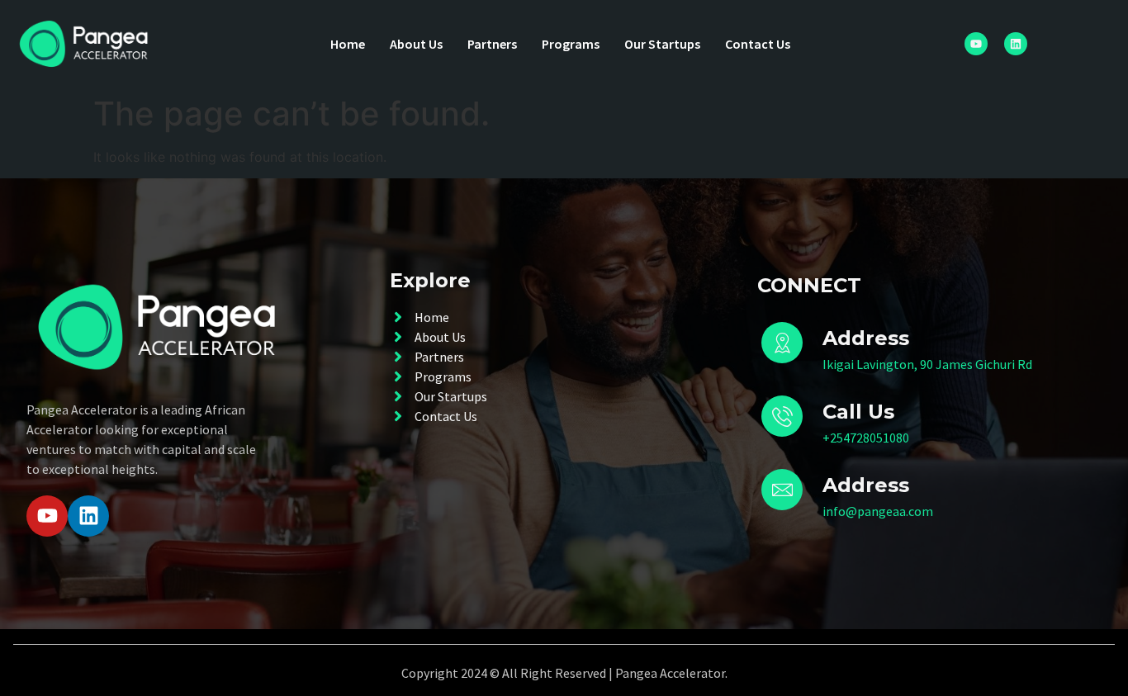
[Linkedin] (1015, 43)
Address (865, 485)
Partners (492, 44)
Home (347, 44)
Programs (571, 44)
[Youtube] (976, 43)
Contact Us (757, 44)
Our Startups (662, 44)
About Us (416, 44)
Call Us (858, 412)
